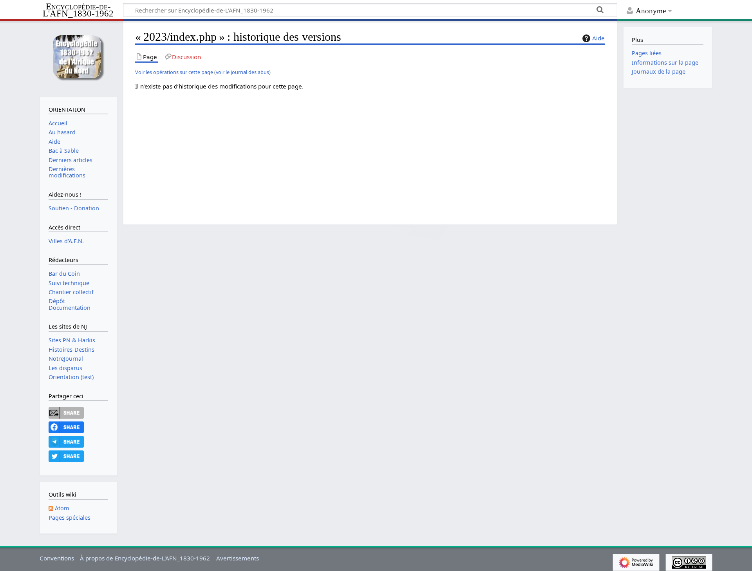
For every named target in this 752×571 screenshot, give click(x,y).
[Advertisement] (370, 151)
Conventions (57, 558)
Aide (598, 38)
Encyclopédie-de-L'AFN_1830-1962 (78, 10)
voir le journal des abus (242, 72)
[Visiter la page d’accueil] (78, 57)
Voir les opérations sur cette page (174, 72)
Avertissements (237, 558)
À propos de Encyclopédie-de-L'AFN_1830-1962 (145, 558)
